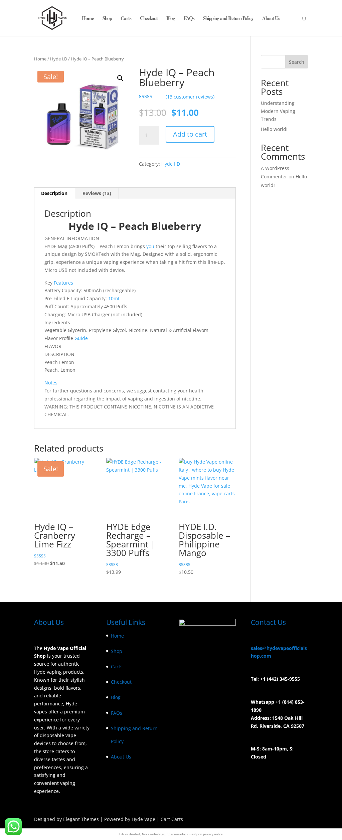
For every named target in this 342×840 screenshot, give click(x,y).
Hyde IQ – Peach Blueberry (134, 226)
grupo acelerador (174, 834)
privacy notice (212, 834)
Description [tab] (54, 193)
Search (296, 62)
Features (63, 283)
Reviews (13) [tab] (96, 193)
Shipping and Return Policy (228, 19)
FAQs (189, 19)
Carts (126, 19)
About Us (271, 19)
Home (88, 19)
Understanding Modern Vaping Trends (278, 111)
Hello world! (274, 129)
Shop (107, 19)
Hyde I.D (58, 59)
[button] (120, 78)
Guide (80, 338)
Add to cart (190, 134)
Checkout (149, 19)
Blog (170, 19)
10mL (114, 298)
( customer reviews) (190, 97)
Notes (50, 382)
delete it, (135, 834)
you (150, 246)
